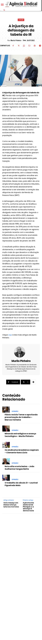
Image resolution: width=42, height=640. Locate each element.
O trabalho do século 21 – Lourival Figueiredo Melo (21, 484)
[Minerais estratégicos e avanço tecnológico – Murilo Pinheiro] (6, 429)
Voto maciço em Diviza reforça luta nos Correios (11, 505)
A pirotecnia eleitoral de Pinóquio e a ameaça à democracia (28, 507)
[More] (33, 382)
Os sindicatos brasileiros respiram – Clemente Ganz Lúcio (22, 451)
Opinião (21, 20)
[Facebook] (13, 45)
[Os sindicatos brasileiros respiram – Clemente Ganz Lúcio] (6, 445)
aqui (10, 335)
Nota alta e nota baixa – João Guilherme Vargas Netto (19, 467)
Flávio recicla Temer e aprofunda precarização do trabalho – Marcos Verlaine (21, 417)
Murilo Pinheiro (16, 40)
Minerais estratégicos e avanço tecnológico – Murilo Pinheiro (20, 435)
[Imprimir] (34, 45)
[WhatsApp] (24, 45)
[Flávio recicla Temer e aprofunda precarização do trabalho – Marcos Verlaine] (6, 409)
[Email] (29, 45)
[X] (18, 45)
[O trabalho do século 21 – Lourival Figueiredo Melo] (6, 478)
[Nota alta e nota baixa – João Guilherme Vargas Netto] (6, 461)
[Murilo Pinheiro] (21, 351)
